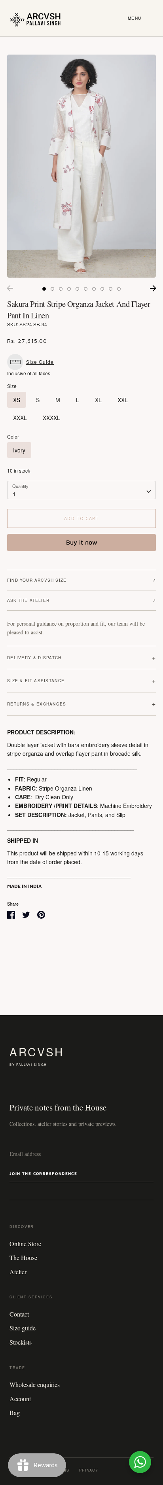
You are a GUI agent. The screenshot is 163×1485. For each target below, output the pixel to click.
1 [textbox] (14, 494)
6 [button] (85, 289)
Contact (19, 1314)
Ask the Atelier (81, 600)
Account (20, 1398)
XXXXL (51, 418)
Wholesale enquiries (34, 1384)
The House (23, 1257)
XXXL (20, 418)
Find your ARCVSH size (81, 580)
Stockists (20, 1342)
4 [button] (69, 289)
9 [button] (110, 289)
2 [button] (52, 289)
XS (16, 400)
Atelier (18, 1271)
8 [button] (102, 289)
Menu (135, 18)
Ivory (19, 450)
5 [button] (77, 289)
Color (13, 436)
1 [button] (44, 289)
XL (98, 400)
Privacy (88, 1470)
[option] (81, 166)
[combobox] (81, 490)
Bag (14, 1412)
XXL (123, 400)
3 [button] (61, 289)
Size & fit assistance (81, 680)
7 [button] (94, 289)
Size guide (22, 1328)
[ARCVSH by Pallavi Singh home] (35, 18)
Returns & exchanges (81, 703)
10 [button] (119, 289)
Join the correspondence (43, 1173)
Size (12, 386)
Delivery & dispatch (81, 657)
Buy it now (81, 542)
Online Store (25, 1243)
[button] (32, 362)
